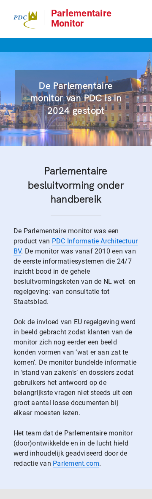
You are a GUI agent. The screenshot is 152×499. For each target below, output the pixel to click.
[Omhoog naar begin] (141, 492)
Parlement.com (76, 463)
